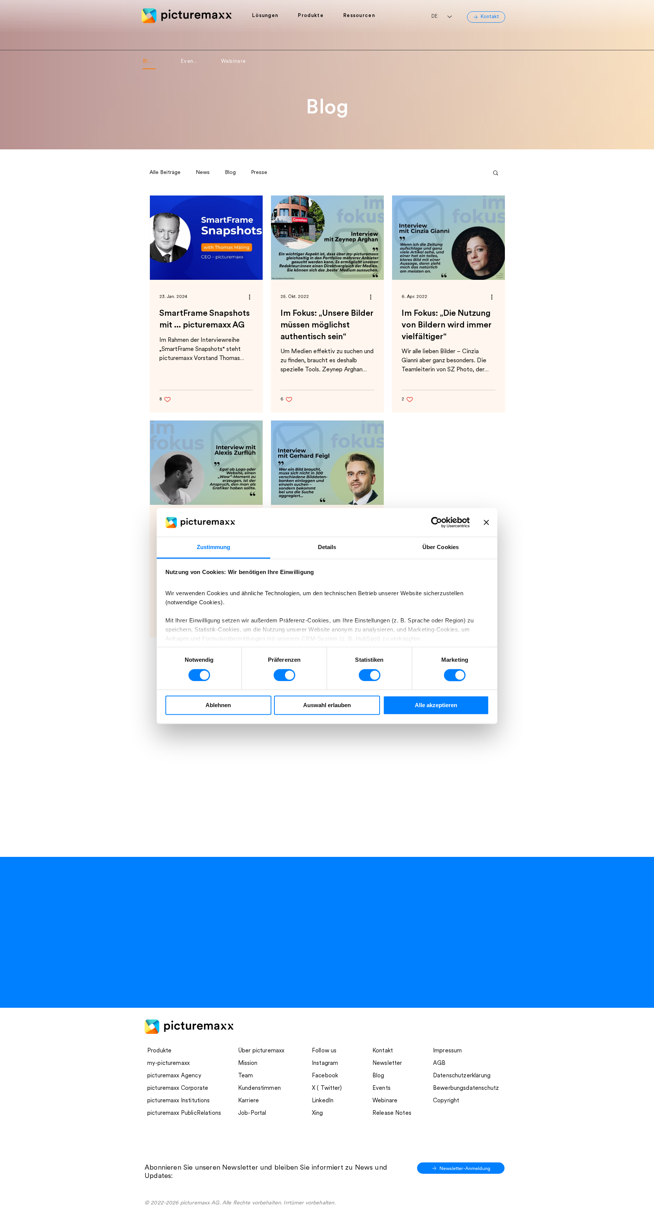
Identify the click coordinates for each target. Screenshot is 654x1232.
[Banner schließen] (486, 522)
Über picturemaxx (261, 1051)
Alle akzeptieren (436, 705)
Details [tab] (327, 547)
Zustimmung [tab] (213, 547)
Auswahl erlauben (327, 705)
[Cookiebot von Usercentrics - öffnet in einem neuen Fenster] (436, 522)
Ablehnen (218, 705)
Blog (230, 172)
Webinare (384, 1101)
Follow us (324, 1051)
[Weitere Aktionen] (252, 296)
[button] (269, 16)
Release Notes (391, 1113)
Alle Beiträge (165, 172)
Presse (259, 172)
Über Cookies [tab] (440, 547)
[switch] (284, 675)
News (203, 172)
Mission (247, 1063)
